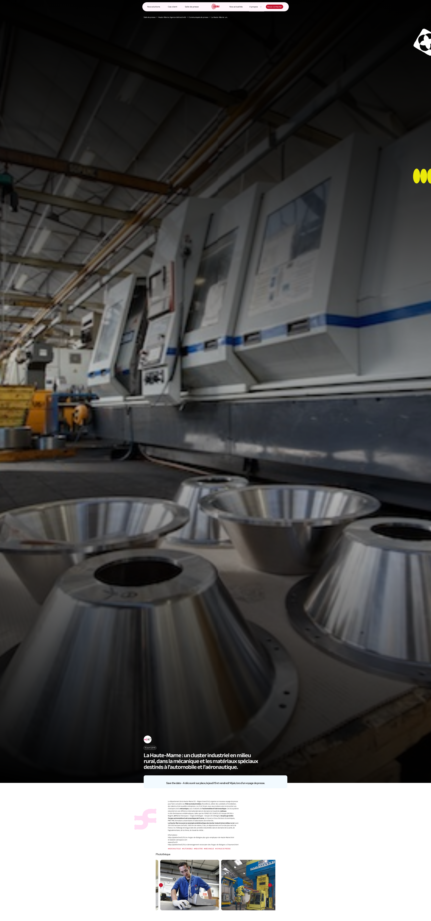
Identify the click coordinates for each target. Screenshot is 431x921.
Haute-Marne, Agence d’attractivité (172, 17)
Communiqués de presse (198, 17)
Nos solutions (153, 7)
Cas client (172, 7)
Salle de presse (192, 7)
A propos (253, 7)
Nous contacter (274, 7)
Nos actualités (236, 7)
